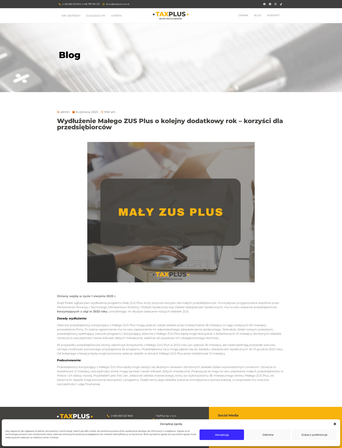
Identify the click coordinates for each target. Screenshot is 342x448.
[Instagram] (275, 4)
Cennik (243, 15)
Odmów (268, 434)
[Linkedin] (270, 4)
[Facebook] (264, 4)
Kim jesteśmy (71, 15)
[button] (335, 424)
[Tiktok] (281, 4)
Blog (258, 15)
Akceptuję (222, 434)
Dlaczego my (96, 15)
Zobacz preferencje (314, 434)
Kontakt (273, 15)
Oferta (116, 15)
